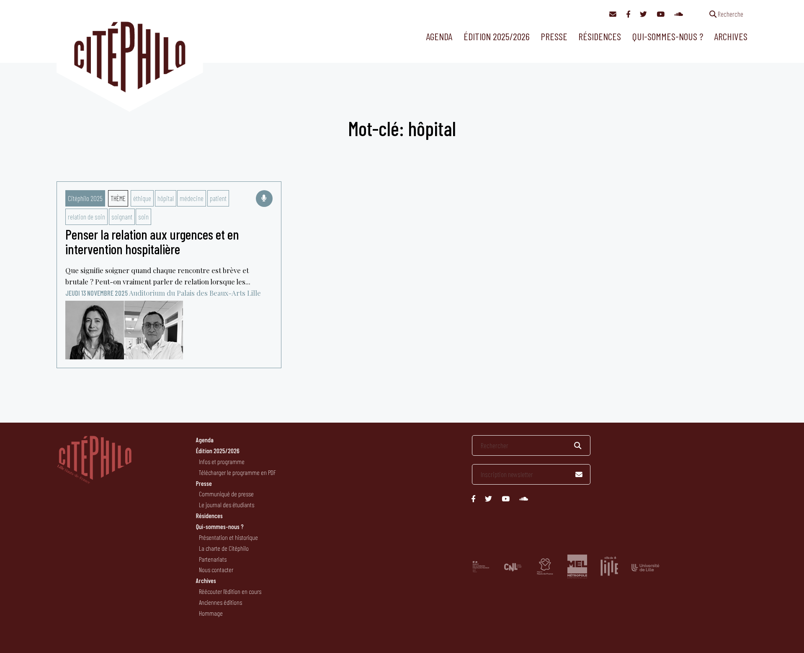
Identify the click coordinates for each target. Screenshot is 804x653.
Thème (118, 198)
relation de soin (86, 216)
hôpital (165, 198)
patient (218, 198)
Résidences (599, 36)
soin (143, 216)
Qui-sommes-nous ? (667, 36)
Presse (554, 36)
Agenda (439, 36)
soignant (121, 216)
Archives (730, 36)
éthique (142, 198)
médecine (192, 198)
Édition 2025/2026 (497, 36)
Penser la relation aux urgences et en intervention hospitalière (152, 241)
